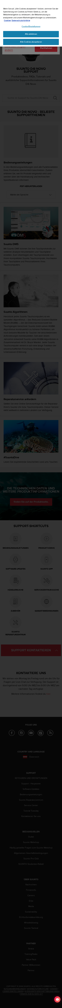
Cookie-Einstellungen (31, 26)
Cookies (7, 20)
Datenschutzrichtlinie (21, 20)
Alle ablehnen (31, 34)
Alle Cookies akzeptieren (31, 42)
